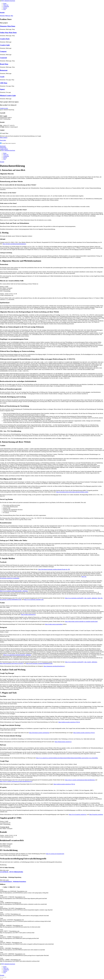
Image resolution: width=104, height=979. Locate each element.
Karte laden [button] (3, 140)
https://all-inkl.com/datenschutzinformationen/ (14, 244)
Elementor (2, 15)
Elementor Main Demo (7, 26)
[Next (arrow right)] (2, 978)
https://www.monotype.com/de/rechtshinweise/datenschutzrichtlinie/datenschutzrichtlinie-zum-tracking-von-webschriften (67, 758)
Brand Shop (4, 64)
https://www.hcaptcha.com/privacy (78, 814)
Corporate (3, 58)
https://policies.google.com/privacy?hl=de (69, 722)
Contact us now (4, 108)
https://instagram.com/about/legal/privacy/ (54, 666)
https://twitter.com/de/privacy (28, 614)
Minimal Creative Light (8, 95)
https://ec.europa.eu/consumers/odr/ (55, 853)
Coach (2, 76)
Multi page (7, 15)
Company (3, 51)
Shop (12, 15)
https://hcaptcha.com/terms (96, 814)
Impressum (3, 146)
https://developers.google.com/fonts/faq (39, 732)
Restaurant (3, 70)
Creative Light (5, 45)
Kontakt (2, 161)
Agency (2, 89)
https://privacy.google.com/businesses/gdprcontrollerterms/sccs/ (16, 781)
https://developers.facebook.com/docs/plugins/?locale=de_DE (54, 569)
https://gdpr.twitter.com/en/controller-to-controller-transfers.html (81, 621)
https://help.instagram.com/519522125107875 (11, 663)
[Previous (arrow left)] (0, 978)
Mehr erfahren (3, 137)
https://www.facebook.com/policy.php (33, 599)
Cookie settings (4, 149)
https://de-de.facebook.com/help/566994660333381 (39, 663)
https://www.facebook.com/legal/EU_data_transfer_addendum (81, 598)
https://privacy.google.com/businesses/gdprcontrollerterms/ (80, 780)
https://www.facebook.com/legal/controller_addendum (14, 591)
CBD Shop (3, 83)
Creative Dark (5, 39)
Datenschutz (3, 147)
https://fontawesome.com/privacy (63, 741)
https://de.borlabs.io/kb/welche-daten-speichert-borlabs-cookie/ (72, 492)
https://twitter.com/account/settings (54, 624)
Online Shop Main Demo (8, 32)
